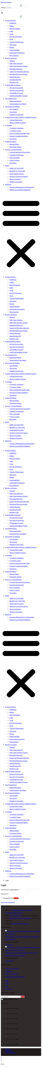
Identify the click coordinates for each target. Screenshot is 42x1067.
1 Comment (9, 945)
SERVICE (8, 184)
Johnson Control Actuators (18, 176)
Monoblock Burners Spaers (18, 74)
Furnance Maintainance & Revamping (21, 187)
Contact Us (9, 971)
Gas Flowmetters (11, 98)
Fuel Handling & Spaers (13, 85)
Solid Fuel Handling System (18, 96)
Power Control (14, 160)
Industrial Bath (14, 50)
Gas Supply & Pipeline (12, 106)
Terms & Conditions (12, 974)
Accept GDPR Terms (10, 999)
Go (23, 997)
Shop (7, 983)
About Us (7, 1049)
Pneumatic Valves (15, 147)
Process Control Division (13, 149)
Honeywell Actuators (16, 174)
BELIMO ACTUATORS (17, 171)
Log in (16, 898)
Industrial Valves (10, 141)
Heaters (12, 61)
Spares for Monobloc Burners (19, 71)
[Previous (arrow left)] (4, 533)
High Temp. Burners (16, 63)
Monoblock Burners (16, 69)
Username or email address (10, 890)
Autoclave (12, 45)
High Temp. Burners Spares (18, 66)
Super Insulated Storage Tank (19, 133)
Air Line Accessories (16, 88)
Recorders (12, 163)
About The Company (12, 968)
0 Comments (9, 961)
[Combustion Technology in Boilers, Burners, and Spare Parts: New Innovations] (23, 950)
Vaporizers (13, 139)
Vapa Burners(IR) (15, 79)
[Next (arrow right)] (38, 533)
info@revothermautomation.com (20, 918)
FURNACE (12, 23)
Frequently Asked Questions (15, 977)
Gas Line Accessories (16, 90)
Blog (6, 986)
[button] (21, 233)
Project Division (10, 20)
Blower (11, 47)
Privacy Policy (9, 1051)
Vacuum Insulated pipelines (18, 136)
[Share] (35, 2)
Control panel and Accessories (19, 152)
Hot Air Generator (15, 36)
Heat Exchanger (14, 28)
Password (5, 894)
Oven (11, 34)
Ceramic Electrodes (16, 120)
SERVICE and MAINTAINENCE (19, 190)
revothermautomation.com (20, 923)
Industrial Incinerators (17, 53)
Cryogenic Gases (15, 131)
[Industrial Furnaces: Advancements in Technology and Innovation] (23, 934)
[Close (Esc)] (39, 2)
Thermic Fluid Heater (16, 42)
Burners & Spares (11, 58)
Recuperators (14, 55)
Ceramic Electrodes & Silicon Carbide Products (21, 117)
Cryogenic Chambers (16, 128)
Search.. (3, 7)
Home (7, 981)
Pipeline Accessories (16, 114)
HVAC (7, 166)
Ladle (11, 31)
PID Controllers (14, 158)
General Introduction (16, 155)
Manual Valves (14, 144)
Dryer (11, 39)
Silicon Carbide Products (17, 123)
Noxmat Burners (14, 77)
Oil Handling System (16, 93)
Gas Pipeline (13, 109)
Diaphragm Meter (15, 101)
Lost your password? (8, 902)
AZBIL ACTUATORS (16, 168)
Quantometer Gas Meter (17, 104)
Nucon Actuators (15, 179)
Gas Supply (13, 112)
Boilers (11, 26)
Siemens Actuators (15, 182)
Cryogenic (8, 125)
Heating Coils (14, 82)
